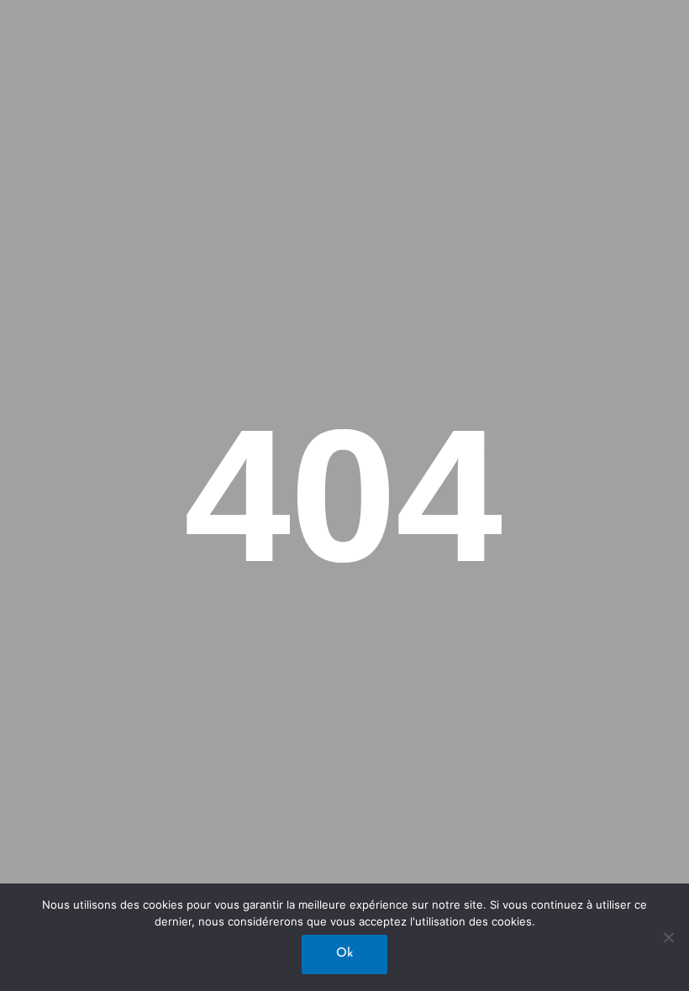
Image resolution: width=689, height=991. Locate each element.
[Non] (668, 937)
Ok (344, 953)
